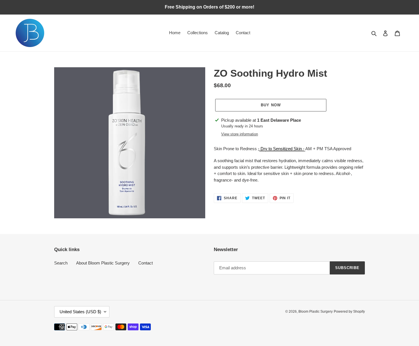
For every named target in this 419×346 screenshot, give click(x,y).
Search (61, 262)
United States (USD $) (80, 311)
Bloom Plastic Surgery (315, 312)
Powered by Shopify (349, 312)
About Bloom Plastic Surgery (103, 262)
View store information (239, 134)
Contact (145, 262)
